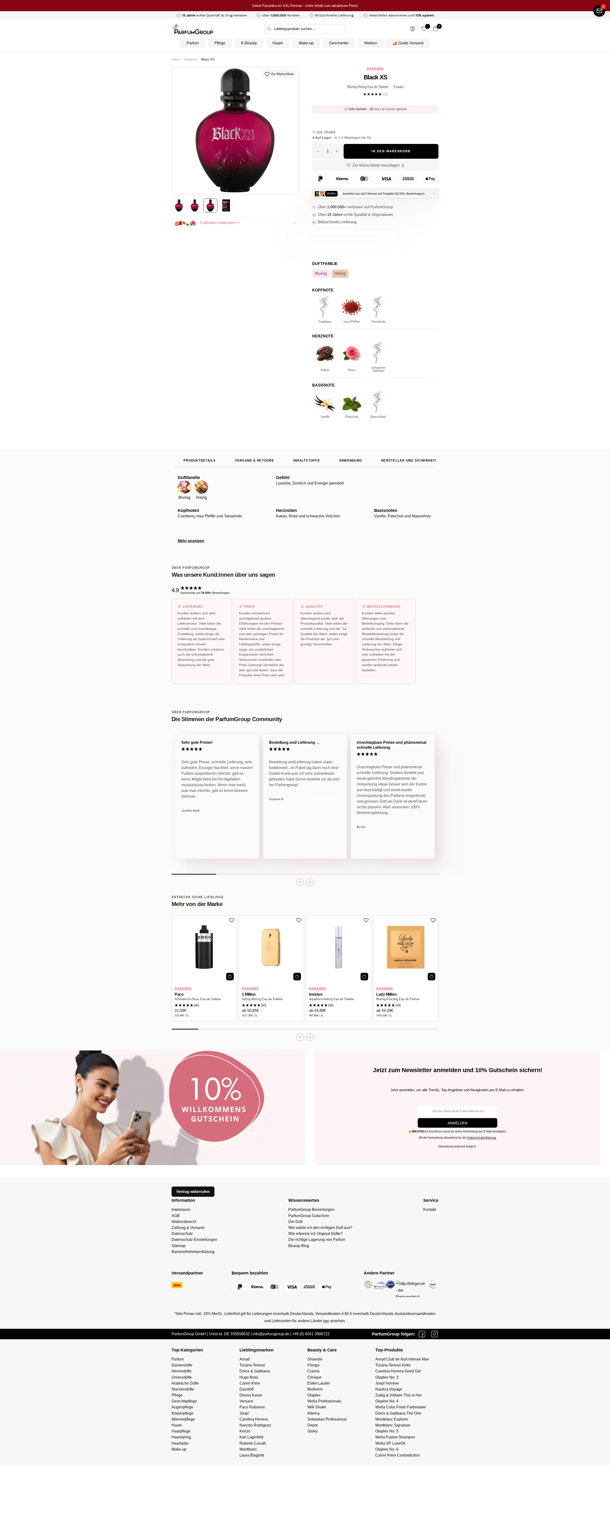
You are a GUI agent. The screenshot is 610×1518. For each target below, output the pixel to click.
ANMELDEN (457, 1123)
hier (326, 1321)
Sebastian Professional (327, 1419)
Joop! (244, 1413)
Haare (278, 43)
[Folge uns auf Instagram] (434, 1334)
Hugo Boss (248, 1377)
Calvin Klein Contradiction (397, 1455)
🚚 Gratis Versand (408, 43)
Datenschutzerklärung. (482, 1137)
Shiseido (314, 1359)
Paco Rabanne (252, 1407)
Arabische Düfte (185, 1383)
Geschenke (339, 43)
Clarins (313, 1371)
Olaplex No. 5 (386, 1431)
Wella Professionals (324, 1401)
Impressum (181, 1209)
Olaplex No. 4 (386, 1401)
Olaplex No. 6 (386, 1449)
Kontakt (429, 1209)
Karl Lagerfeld (251, 1437)
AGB (176, 1216)
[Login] (413, 29)
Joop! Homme (387, 1383)
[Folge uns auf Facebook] (422, 1334)
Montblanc (248, 1449)
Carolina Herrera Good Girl (398, 1371)
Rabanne (190, 59)
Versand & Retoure (254, 460)
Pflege (219, 43)
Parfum (193, 43)
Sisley (312, 1431)
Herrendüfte (182, 1371)
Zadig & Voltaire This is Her (398, 1395)
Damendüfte (182, 1365)
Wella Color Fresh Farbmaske (400, 1407)
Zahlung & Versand (188, 1228)
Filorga (313, 1365)
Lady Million (386, 994)
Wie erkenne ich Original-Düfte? (315, 1234)
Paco (179, 994)
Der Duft (295, 1222)
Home (176, 59)
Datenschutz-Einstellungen (194, 1240)
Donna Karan (250, 1395)
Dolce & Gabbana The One (398, 1413)
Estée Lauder (318, 1383)
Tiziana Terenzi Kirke (393, 1365)
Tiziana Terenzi (252, 1365)
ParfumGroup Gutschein (308, 1216)
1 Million (249, 994)
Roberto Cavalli (252, 1443)
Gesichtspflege (184, 1401)
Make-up (306, 43)
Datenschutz (182, 1234)
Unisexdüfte (182, 1377)
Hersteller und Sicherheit (408, 460)
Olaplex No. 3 (386, 1377)
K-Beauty (249, 43)
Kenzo (244, 1431)
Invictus (315, 994)
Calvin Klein (249, 1383)
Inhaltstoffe (306, 460)
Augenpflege (182, 1407)
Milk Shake (316, 1407)
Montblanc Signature (392, 1425)
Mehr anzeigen (191, 541)
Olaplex (313, 1395)
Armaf (244, 1359)
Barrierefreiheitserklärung (193, 1252)
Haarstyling (181, 1437)
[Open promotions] (599, 11)
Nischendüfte (183, 1389)
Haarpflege (181, 1431)
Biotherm (315, 1389)
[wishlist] (424, 29)
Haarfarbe (180, 1443)
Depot (312, 1425)
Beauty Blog (298, 1246)
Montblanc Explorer (391, 1419)
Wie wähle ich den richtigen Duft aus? (320, 1228)
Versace (246, 1401)
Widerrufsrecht (184, 1222)
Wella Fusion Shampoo (395, 1437)
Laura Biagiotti (251, 1455)
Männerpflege (183, 1419)
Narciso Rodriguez (255, 1425)
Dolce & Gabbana (254, 1371)
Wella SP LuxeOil (390, 1443)
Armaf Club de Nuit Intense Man (402, 1359)
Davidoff (246, 1389)
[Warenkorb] (435, 29)
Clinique (314, 1377)
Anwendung (350, 460)
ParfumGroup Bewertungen (311, 1209)
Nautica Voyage (388, 1389)
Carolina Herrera (253, 1419)
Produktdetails (199, 460)
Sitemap (179, 1246)
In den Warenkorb (391, 151)
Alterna (313, 1413)
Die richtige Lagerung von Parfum (316, 1240)
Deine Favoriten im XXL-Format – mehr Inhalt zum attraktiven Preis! (305, 5)
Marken (370, 43)
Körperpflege (182, 1413)
